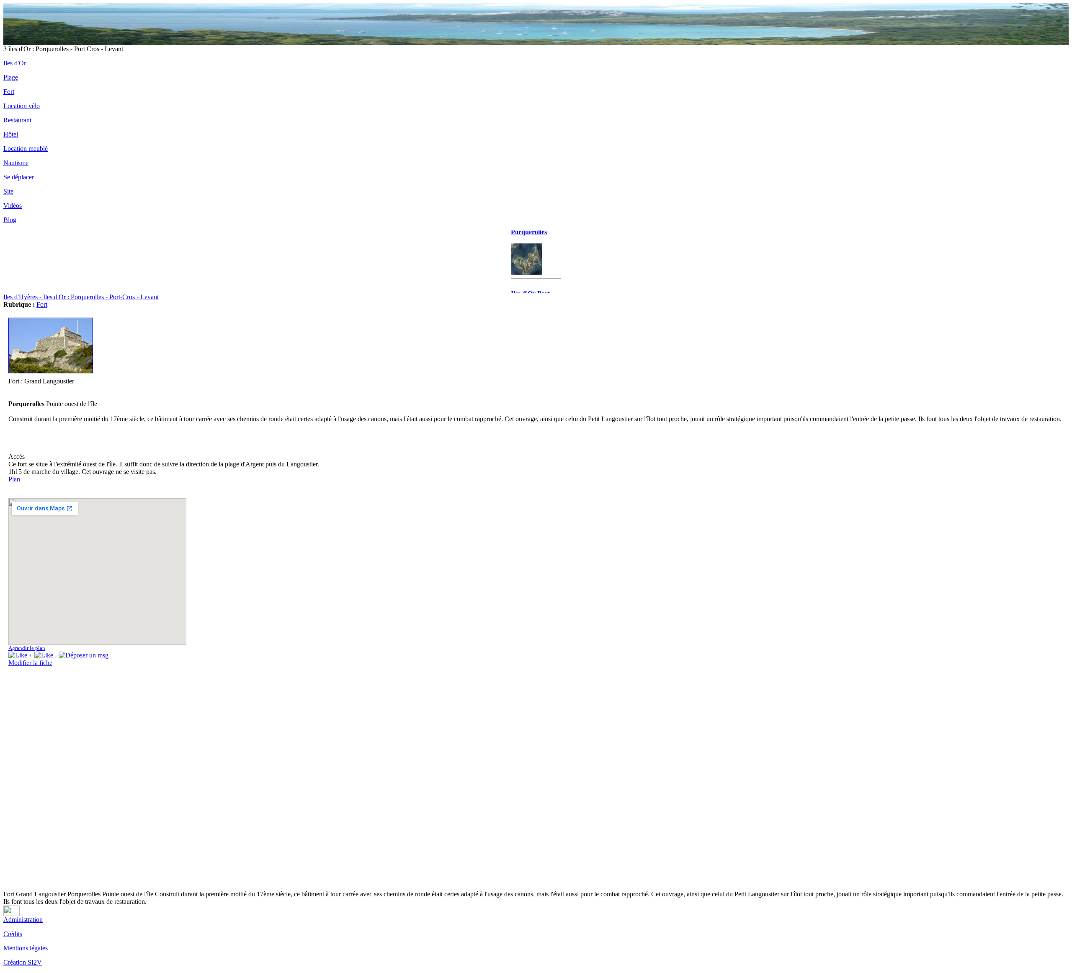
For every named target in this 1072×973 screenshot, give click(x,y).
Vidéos (12, 205)
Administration (23, 919)
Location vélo (21, 105)
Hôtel (10, 134)
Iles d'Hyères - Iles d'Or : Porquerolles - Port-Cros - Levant (81, 296)
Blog (9, 219)
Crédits (12, 933)
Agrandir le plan (26, 648)
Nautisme (15, 162)
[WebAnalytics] (11, 913)
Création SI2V (22, 962)
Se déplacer (18, 177)
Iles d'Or (14, 63)
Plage (10, 77)
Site (8, 191)
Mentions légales (25, 948)
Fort (8, 91)
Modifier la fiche (30, 662)
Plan (14, 479)
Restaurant (17, 120)
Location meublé (25, 148)
